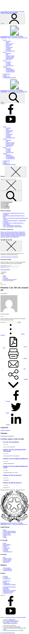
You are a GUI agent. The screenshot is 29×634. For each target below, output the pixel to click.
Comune (5, 537)
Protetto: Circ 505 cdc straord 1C (12, 475)
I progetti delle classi (10, 71)
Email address (3, 265)
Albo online (5, 588)
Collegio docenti (22, 234)
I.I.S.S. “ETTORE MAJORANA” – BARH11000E (14, 220)
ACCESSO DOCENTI (6, 256)
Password (3, 267)
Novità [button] (4, 60)
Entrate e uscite (4, 232)
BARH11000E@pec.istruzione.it (10, 623)
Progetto (13, 235)
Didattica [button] (5, 66)
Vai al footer (21, 11)
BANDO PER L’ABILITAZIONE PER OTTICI (13, 215)
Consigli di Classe (9, 236)
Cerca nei (4, 205)
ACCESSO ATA (14, 256)
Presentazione (9, 44)
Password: (3, 322)
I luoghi (7, 46)
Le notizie (8, 63)
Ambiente (3, 235)
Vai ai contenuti (4, 11)
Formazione (12, 233)
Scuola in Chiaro (6, 533)
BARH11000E (17, 626)
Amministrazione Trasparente (9, 77)
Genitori (2, 234)
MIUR (4, 530)
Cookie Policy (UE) (7, 593)
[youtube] (11, 124)
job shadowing (8, 235)
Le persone (8, 48)
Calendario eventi (9, 65)
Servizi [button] (4, 52)
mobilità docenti (18, 235)
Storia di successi (9, 43)
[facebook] (11, 114)
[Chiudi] (15, 171)
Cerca (2, 179)
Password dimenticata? (5, 269)
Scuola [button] (4, 40)
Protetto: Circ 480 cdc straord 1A (12, 482)
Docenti (5, 75)
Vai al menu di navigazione (13, 11)
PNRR (14, 236)
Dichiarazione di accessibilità (9, 590)
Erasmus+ (16, 232)
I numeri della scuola (10, 51)
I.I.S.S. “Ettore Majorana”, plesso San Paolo (12, 226)
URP (7, 54)
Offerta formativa (9, 69)
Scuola (7, 42)
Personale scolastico (10, 55)
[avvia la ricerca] (11, 196)
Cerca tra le (4, 203)
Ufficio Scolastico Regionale (9, 531)
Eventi (17, 236)
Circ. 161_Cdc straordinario (11, 442)
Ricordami (4, 272)
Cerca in (5, 207)
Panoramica (8, 41)
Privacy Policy (6, 589)
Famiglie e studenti (10, 57)
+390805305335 (11, 619)
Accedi (2, 273)
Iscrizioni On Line (7, 534)
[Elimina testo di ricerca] (11, 185)
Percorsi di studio (9, 58)
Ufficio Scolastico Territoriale (9, 532)
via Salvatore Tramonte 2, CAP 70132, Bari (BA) (15, 617)
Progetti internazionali (20, 233)
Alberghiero (5, 221)
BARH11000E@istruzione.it (12, 620)
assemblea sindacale (14, 234)
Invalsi (4, 536)
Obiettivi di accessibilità (8, 591)
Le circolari (8, 64)
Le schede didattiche (10, 70)
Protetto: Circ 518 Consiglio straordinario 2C (15, 458)
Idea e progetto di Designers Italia (8, 632)
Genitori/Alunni (6, 74)
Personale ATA (6, 76)
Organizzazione (9, 47)
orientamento (7, 234)
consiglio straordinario (5, 233)
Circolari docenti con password (7, 436)
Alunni (12, 232)
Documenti (8, 49)
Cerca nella (5, 206)
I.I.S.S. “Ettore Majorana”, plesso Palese (11, 225)
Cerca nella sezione (6, 202)
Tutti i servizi (8, 59)
